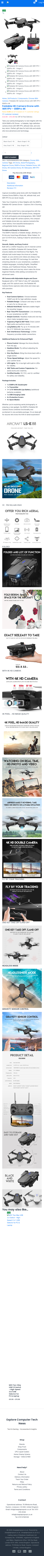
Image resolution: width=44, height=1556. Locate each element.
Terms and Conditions (22, 1489)
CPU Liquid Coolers (22, 1452)
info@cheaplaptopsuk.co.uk (22, 1514)
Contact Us (22, 1474)
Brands (22, 1444)
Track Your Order (22, 1479)
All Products (12, 98)
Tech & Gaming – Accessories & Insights (22, 1429)
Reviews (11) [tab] (11, 188)
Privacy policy (22, 1487)
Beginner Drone (8, 165)
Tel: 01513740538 (22, 1517)
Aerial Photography (28, 163)
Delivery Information (22, 1477)
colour (4, 137)
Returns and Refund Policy (22, 1484)
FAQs (22, 1482)
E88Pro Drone (20, 165)
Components (23, 98)
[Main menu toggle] (2, 2)
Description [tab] (11, 183)
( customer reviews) (10, 114)
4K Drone (16, 163)
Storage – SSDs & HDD (22, 1457)
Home (4, 98)
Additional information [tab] (15, 185)
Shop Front (22, 1447)
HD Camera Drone (14, 168)
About (22, 1472)
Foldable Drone (31, 165)
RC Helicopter (27, 168)
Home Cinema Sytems (22, 1454)
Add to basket (10, 157)
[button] (3, 13)
